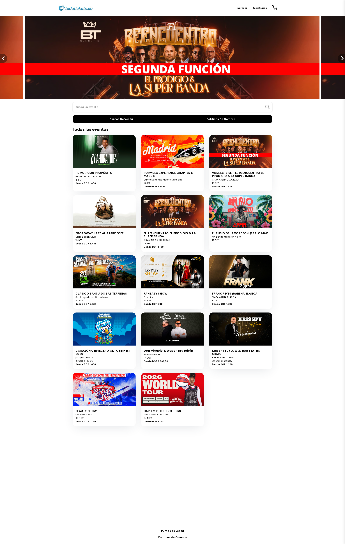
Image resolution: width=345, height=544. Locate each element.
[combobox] (172, 107)
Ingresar (242, 8)
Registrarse (259, 8)
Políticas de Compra (172, 537)
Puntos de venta (172, 531)
